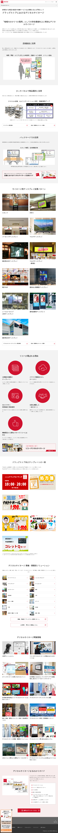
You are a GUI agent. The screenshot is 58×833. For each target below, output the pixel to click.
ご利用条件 (13, 827)
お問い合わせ (43, 827)
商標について (20, 827)
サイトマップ (35, 827)
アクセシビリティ (28, 827)
